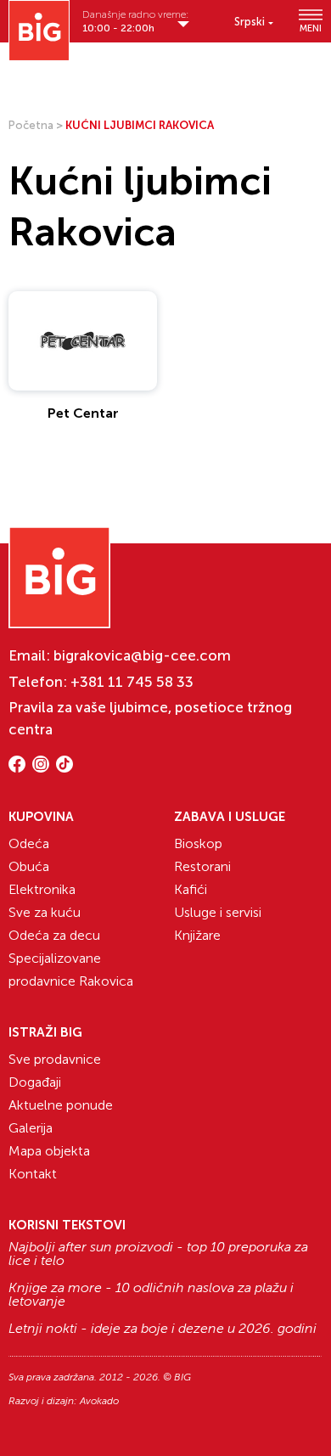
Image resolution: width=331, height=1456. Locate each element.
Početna (30, 125)
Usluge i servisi (217, 912)
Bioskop (198, 843)
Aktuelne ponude (60, 1105)
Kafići (190, 889)
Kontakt (32, 1174)
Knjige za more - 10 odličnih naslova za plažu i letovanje (151, 1294)
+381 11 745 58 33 (132, 681)
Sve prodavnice (54, 1059)
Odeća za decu (54, 935)
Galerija (30, 1128)
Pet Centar (83, 413)
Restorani (202, 866)
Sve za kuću (44, 912)
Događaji (34, 1082)
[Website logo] (39, 30)
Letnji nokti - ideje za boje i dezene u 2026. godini (162, 1328)
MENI (311, 28)
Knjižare (197, 935)
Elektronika (42, 889)
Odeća (28, 843)
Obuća (28, 866)
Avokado (99, 1401)
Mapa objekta (49, 1151)
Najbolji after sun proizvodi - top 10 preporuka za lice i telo (158, 1254)
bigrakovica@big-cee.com (142, 655)
